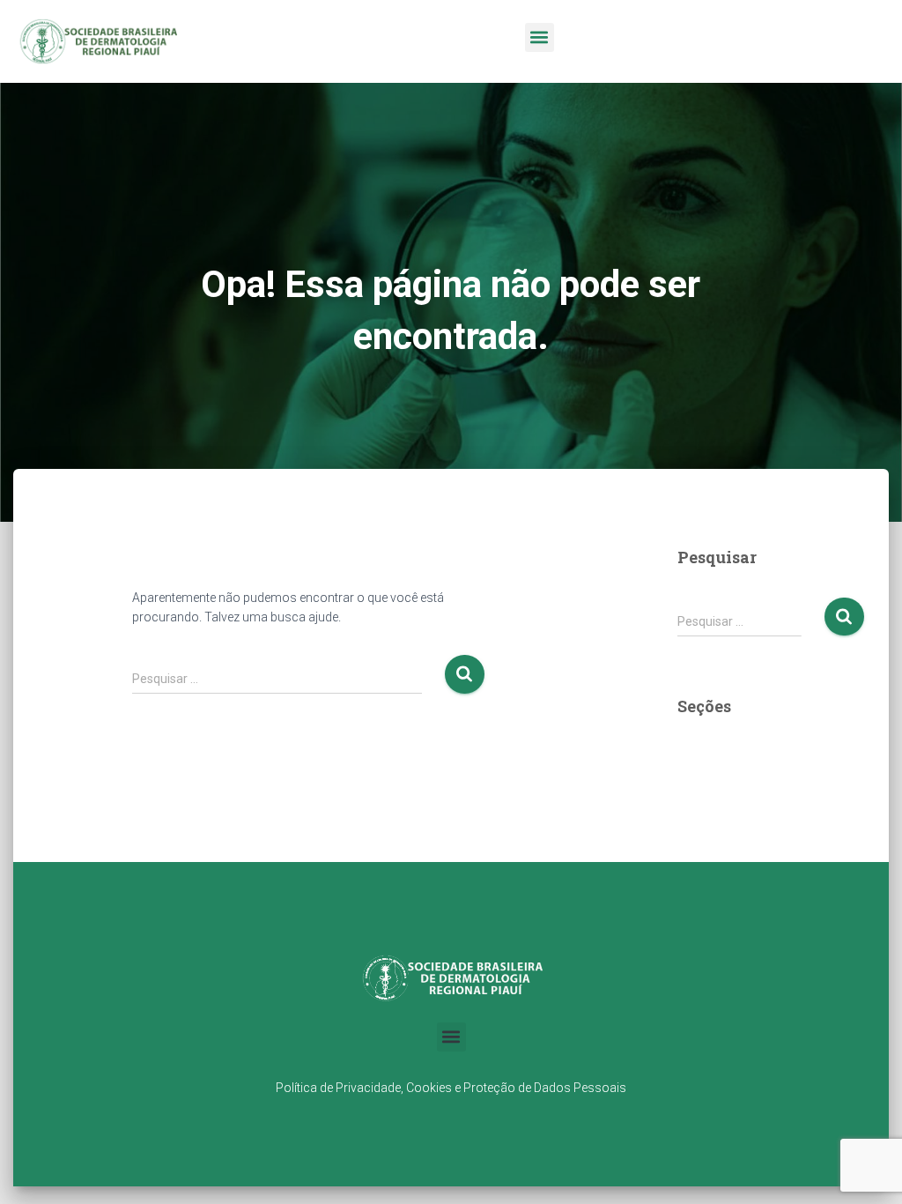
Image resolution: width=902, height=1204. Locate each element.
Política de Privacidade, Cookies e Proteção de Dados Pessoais (451, 1088)
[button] (539, 37)
